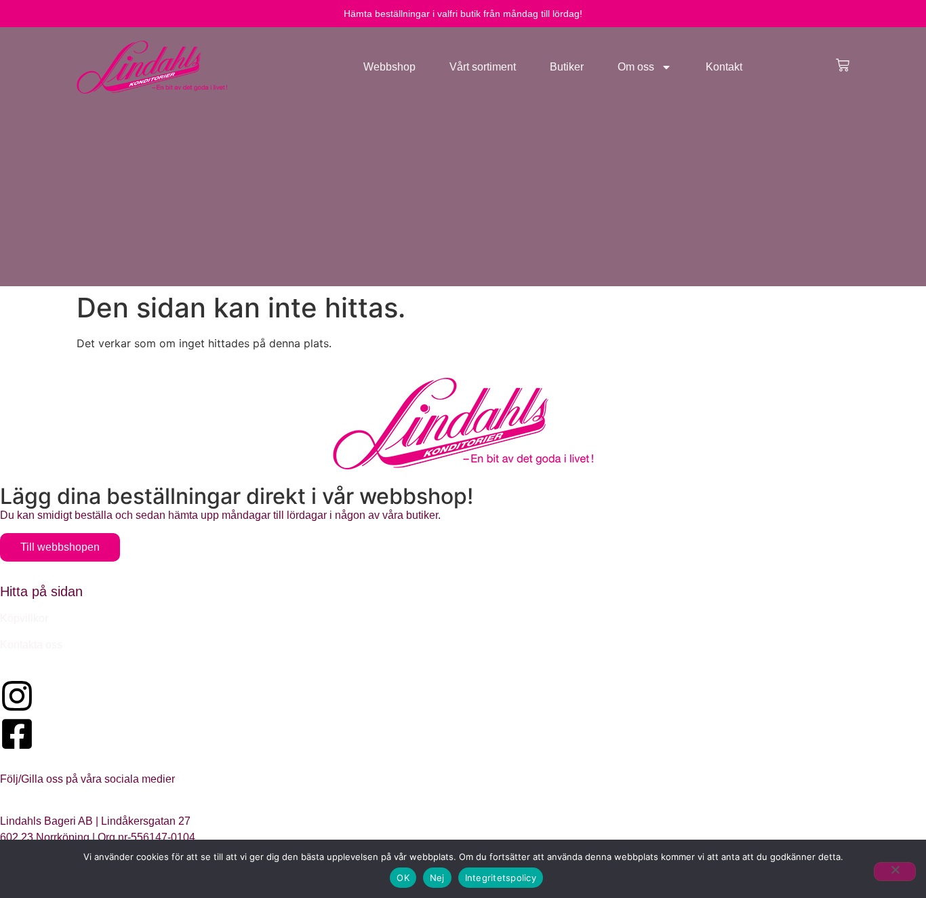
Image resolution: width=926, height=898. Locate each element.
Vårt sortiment (482, 67)
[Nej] (895, 871)
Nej (437, 877)
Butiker (567, 67)
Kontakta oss (31, 644)
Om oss (636, 67)
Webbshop (389, 67)
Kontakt (724, 67)
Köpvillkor (24, 618)
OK (403, 877)
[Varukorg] (842, 65)
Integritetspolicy (500, 877)
